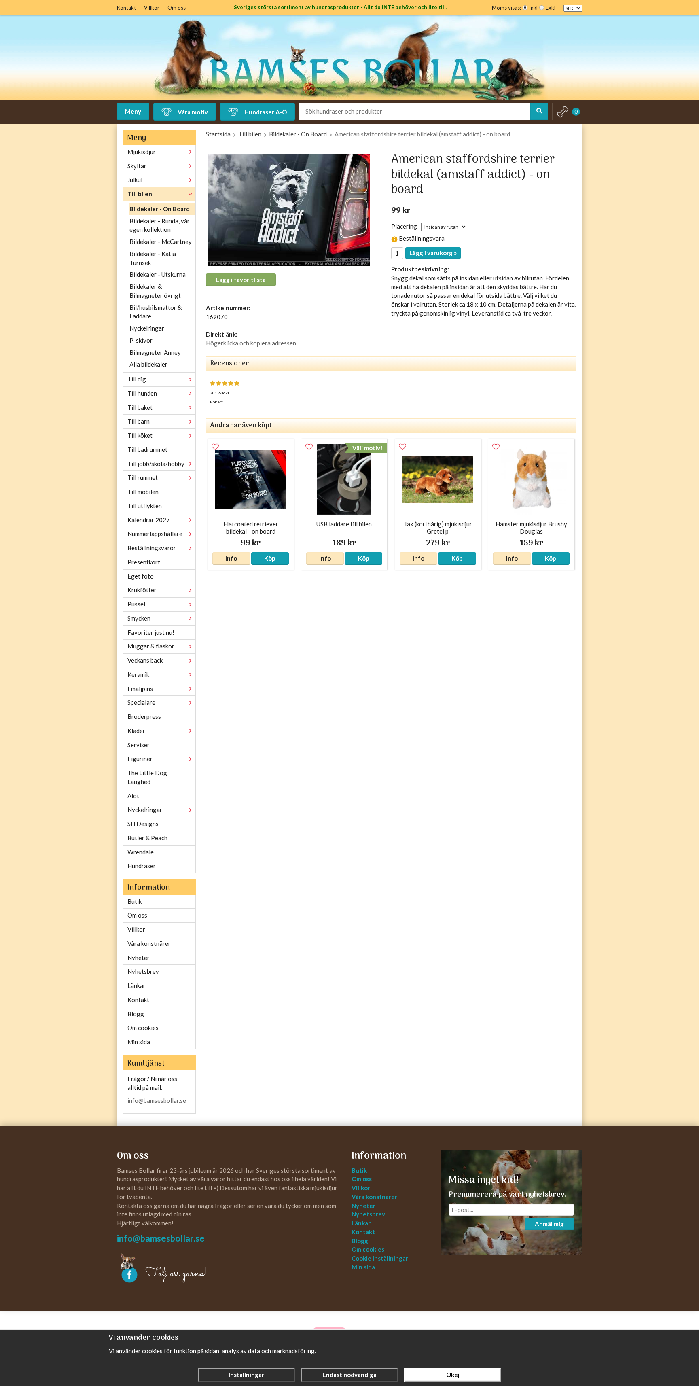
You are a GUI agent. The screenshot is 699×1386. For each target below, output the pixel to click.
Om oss (176, 7)
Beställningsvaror (151, 547)
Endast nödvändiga (349, 1374)
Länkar (136, 985)
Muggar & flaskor (150, 646)
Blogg (135, 1013)
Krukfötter (142, 589)
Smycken (138, 618)
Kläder (136, 730)
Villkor (151, 7)
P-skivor (141, 340)
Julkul (134, 179)
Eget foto (140, 576)
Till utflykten (144, 505)
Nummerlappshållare (154, 533)
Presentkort (143, 562)
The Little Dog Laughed (147, 777)
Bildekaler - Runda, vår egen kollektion (159, 225)
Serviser (138, 744)
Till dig (136, 379)
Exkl (550, 7)
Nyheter (138, 957)
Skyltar (136, 166)
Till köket (140, 435)
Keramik (138, 674)
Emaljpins (140, 688)
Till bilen (139, 193)
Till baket (140, 407)
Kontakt (126, 7)
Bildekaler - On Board (159, 208)
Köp (269, 558)
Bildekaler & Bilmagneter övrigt (155, 291)
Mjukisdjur (141, 151)
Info (231, 558)
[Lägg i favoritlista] (215, 447)
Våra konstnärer (149, 943)
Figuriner (140, 758)
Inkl (533, 7)
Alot (133, 795)
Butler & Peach (147, 837)
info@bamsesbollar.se (156, 1100)
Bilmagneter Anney (155, 352)
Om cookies (143, 1027)
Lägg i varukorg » (433, 252)
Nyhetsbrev (143, 971)
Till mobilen (143, 491)
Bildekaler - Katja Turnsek (152, 258)
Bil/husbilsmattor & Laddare (155, 312)
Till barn (138, 421)
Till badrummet (147, 449)
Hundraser (141, 865)
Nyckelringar (146, 328)
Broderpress (144, 716)
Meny (133, 111)
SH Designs (143, 823)
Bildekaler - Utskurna (157, 274)
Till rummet (142, 477)
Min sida (138, 1041)
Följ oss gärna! (177, 1273)
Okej (453, 1374)
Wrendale (140, 852)
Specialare (141, 702)
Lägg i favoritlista (241, 279)
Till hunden (142, 393)
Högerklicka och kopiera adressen (251, 343)
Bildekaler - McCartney (160, 241)
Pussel (136, 604)
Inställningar (246, 1374)
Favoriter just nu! (150, 632)
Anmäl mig (549, 1223)
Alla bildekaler (148, 364)
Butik (134, 901)
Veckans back (145, 660)
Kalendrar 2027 (148, 519)
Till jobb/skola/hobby (155, 463)
